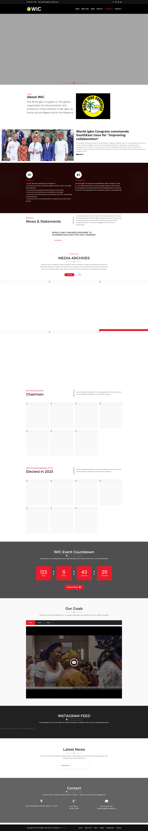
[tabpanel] (74, 49)
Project (100, 9)
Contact (118, 9)
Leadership (109, 9)
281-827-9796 (32, 2)
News (93, 9)
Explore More (72, 587)
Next (144, 49)
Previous (3, 49)
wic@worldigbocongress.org (49, 2)
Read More (58, 240)
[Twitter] (115, 2)
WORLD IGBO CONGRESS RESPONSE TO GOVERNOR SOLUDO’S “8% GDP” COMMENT (74, 234)
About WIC (85, 9)
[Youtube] (121, 2)
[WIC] (37, 9)
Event (48, 623)
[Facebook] (113, 2)
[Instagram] (118, 2)
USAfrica (63, 828)
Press (39, 623)
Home (77, 9)
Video (30, 623)
